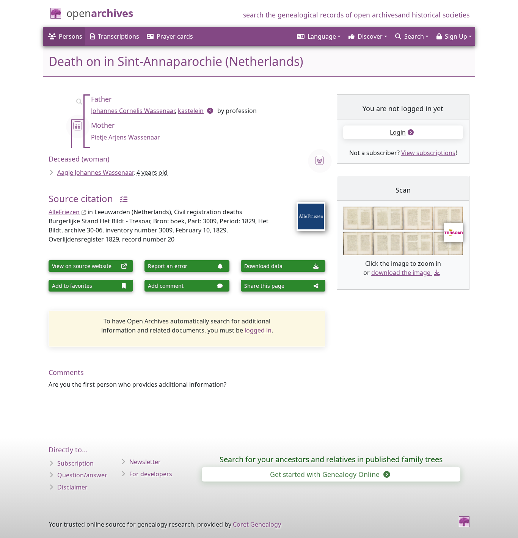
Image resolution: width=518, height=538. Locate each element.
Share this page (264, 285)
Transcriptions (118, 36)
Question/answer (82, 475)
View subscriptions (428, 153)
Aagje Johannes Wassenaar (95, 172)
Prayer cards (175, 36)
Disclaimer (72, 487)
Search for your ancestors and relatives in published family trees (331, 459)
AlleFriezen (64, 212)
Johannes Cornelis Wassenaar (133, 111)
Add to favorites (72, 285)
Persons (70, 36)
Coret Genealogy (257, 524)
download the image (400, 272)
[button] (318, 36)
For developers (150, 474)
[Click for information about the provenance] (121, 198)
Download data (263, 266)
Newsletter (145, 462)
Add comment (166, 285)
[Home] (464, 521)
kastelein (191, 111)
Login (398, 132)
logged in (258, 330)
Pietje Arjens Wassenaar (125, 137)
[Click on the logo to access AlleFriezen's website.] (306, 211)
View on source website (81, 266)
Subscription (75, 463)
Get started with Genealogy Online (325, 474)
